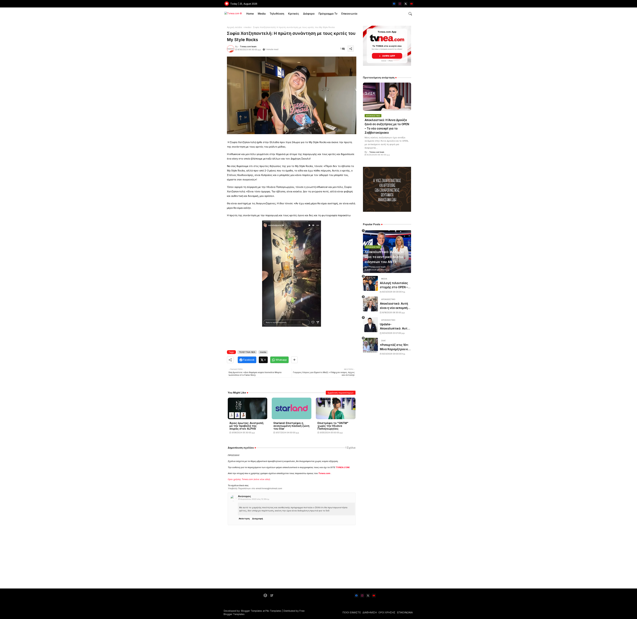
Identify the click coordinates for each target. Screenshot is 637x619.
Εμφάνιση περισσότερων (341, 392)
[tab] (250, 13)
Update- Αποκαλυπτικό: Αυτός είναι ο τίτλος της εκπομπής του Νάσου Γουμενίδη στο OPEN (395, 327)
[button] (410, 13)
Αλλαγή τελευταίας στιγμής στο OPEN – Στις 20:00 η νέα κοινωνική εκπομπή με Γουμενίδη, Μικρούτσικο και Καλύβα (395, 285)
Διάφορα (309, 13)
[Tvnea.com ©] (233, 14)
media (247, 27)
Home (250, 13)
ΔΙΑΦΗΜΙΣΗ (369, 612)
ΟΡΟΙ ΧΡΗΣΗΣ (386, 612)
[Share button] (294, 360)
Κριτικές (293, 13)
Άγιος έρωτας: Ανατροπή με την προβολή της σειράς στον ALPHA (246, 426)
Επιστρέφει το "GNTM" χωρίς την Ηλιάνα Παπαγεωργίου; (333, 426)
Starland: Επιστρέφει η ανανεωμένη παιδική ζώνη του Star (291, 426)
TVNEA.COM (342, 467)
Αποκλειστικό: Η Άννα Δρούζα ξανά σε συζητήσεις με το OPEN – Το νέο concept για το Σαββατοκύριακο (387, 126)
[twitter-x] (406, 4)
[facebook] (394, 4)
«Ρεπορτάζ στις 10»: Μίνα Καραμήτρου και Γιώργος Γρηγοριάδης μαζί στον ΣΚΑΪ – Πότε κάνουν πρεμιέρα (395, 347)
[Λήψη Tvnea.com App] (387, 46)
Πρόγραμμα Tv (327, 13)
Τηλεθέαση (277, 13)
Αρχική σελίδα (234, 27)
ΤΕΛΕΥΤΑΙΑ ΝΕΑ (247, 352)
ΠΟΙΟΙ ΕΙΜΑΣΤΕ (351, 612)
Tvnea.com (324, 473)
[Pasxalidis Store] (387, 210)
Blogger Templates (251, 610)
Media (262, 13)
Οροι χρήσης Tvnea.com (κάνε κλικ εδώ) (249, 479)
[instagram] (400, 4)
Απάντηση (244, 518)
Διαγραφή (257, 518)
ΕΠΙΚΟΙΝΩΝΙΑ (405, 612)
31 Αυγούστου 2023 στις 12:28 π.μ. (254, 499)
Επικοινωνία (349, 13)
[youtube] (411, 4)
